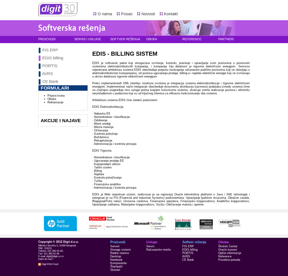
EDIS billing (52, 58)
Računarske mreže (158, 249)
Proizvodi (47, 39)
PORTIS (49, 66)
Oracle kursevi (227, 249)
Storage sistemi (120, 249)
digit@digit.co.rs (55, 256)
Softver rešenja (125, 39)
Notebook (116, 259)
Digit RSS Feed (49, 264)
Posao (127, 14)
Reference (191, 39)
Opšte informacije (229, 253)
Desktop (115, 256)
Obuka (151, 39)
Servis (150, 246)
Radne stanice (119, 253)
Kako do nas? (45, 259)
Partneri (226, 39)
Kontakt (171, 14)
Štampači (116, 266)
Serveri (114, 246)
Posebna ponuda (229, 259)
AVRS (47, 73)
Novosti (148, 14)
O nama (105, 14)
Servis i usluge (87, 39)
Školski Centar (227, 246)
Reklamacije (55, 102)
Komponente (118, 263)
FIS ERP (50, 50)
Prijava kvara (56, 95)
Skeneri (115, 270)
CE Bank (50, 81)
